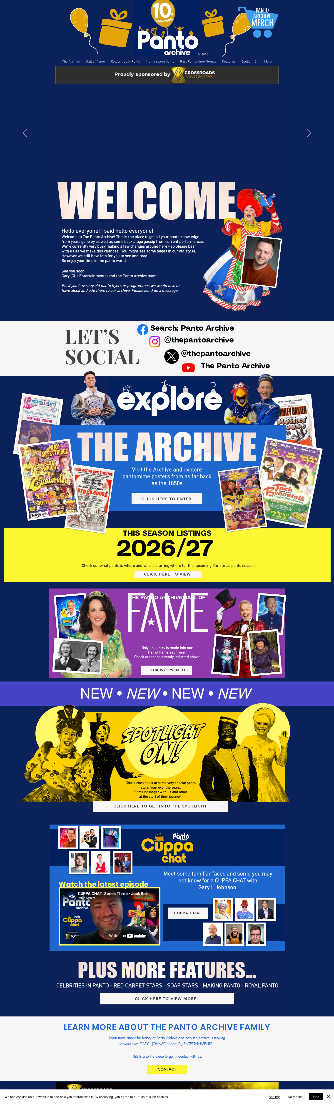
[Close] (328, 1096)
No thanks (295, 1096)
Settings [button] (274, 1096)
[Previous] (25, 133)
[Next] (309, 133)
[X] (171, 356)
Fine (316, 1096)
